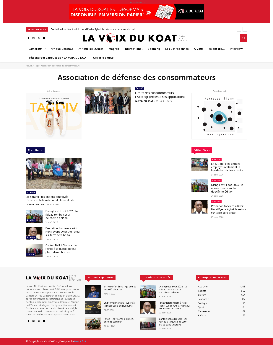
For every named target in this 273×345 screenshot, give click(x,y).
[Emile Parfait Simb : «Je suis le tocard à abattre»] (93, 291)
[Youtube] (44, 38)
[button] (243, 37)
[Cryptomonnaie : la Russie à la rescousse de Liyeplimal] (93, 307)
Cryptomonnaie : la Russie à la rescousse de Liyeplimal (119, 304)
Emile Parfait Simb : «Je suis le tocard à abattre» (120, 288)
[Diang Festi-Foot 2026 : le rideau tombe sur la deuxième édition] (34, 216)
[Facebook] (28, 38)
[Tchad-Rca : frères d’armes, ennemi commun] (93, 324)
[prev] (239, 29)
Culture (30, 254)
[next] (245, 29)
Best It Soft (80, 341)
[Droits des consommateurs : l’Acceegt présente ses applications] (108, 100)
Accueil (29, 65)
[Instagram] (33, 38)
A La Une (31, 192)
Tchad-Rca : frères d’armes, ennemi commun (119, 320)
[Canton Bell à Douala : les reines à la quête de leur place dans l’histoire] (34, 250)
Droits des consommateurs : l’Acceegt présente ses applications (160, 94)
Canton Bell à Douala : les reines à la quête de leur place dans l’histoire (92, 29)
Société (139, 88)
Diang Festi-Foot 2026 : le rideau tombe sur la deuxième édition (62, 214)
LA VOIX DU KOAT (35, 204)
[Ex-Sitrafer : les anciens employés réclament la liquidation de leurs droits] (54, 173)
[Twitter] (38, 38)
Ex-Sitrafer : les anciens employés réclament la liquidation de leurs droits (50, 198)
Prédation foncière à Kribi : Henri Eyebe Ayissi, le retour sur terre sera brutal (63, 232)
